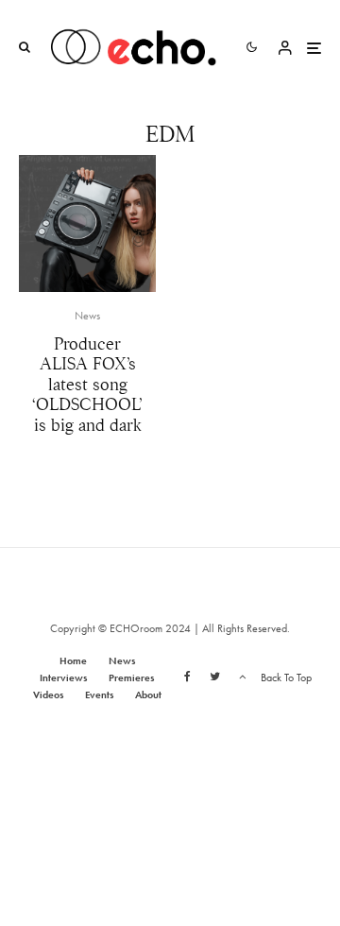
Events (99, 694)
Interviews (63, 677)
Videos (48, 694)
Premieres (131, 677)
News (87, 315)
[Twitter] (215, 676)
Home (73, 660)
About (148, 694)
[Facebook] (187, 676)
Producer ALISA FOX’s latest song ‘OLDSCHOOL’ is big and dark (87, 385)
